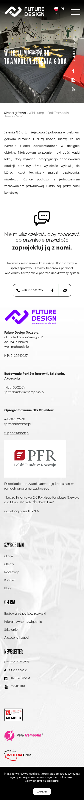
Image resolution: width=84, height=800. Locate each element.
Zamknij (42, 791)
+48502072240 (14, 419)
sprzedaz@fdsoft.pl (17, 424)
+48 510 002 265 (32, 290)
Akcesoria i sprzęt (16, 638)
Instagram (21, 678)
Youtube (18, 686)
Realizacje (12, 572)
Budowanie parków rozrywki (25, 614)
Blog (7, 588)
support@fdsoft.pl (16, 433)
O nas (8, 556)
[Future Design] (24, 11)
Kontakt (10, 580)
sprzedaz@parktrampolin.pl (24, 392)
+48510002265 (14, 387)
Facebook (18, 670)
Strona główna (15, 113)
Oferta (9, 564)
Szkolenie (11, 630)
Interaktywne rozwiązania (23, 622)
